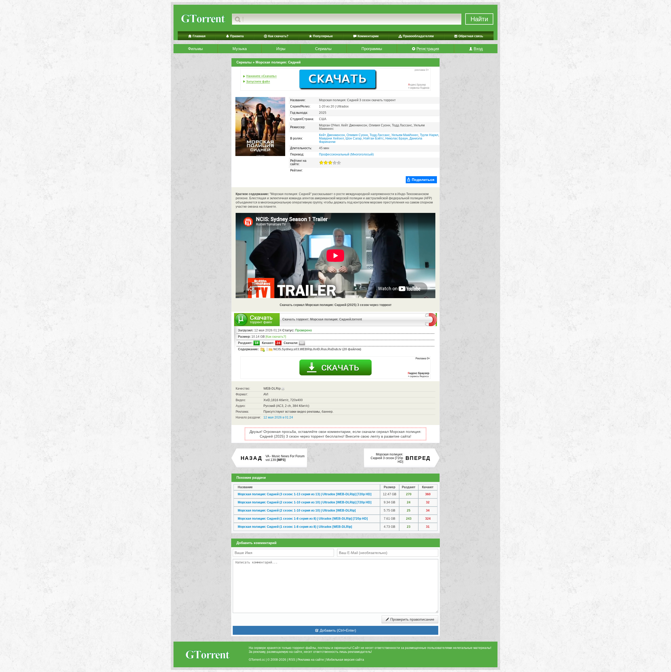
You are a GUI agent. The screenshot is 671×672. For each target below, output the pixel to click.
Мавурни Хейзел (331, 138)
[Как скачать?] (276, 336)
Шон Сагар (353, 138)
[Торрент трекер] (207, 655)
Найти (479, 19)
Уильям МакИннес (404, 135)
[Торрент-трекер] (202, 19)
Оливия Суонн (357, 135)
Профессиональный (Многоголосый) (346, 154)
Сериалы (323, 48)
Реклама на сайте (310, 660)
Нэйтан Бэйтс (373, 138)
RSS (292, 660)
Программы (371, 48)
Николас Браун (396, 138)
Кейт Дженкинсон (332, 135)
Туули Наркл (429, 135)
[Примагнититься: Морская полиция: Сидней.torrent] (431, 319)
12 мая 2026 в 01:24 (278, 417)
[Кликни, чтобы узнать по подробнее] (283, 388)
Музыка (239, 48)
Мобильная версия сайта (345, 660)
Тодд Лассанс (380, 135)
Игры (280, 48)
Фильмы (195, 48)
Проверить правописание (411, 619)
